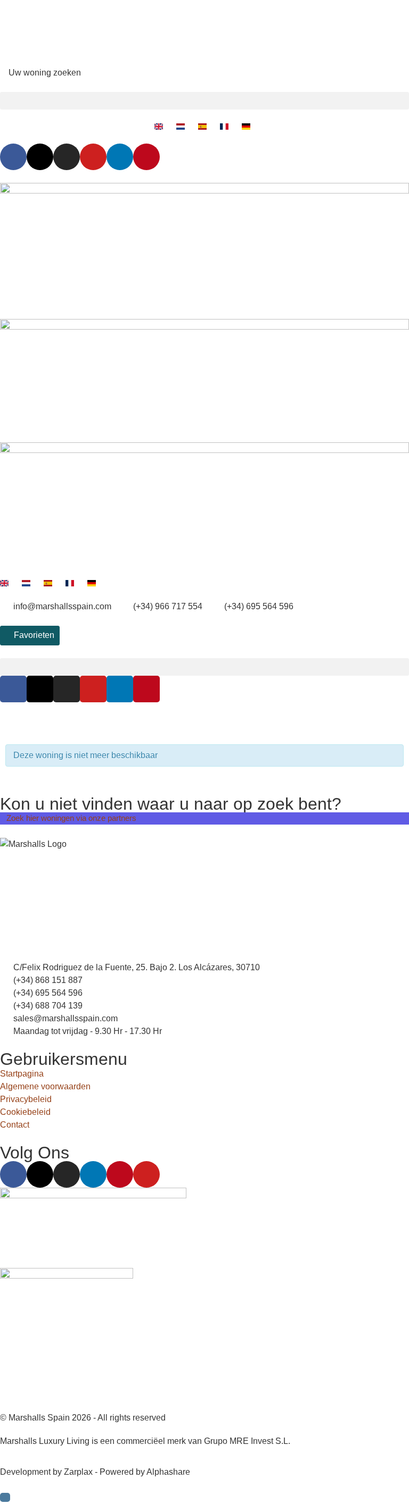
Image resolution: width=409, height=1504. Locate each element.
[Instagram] (66, 157)
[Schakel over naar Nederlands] (183, 126)
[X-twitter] (40, 157)
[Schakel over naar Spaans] (204, 126)
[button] (204, 101)
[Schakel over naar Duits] (248, 126)
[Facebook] (13, 157)
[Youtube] (93, 157)
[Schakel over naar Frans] (226, 126)
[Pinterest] (146, 157)
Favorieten (33, 635)
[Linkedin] (120, 157)
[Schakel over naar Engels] (161, 126)
